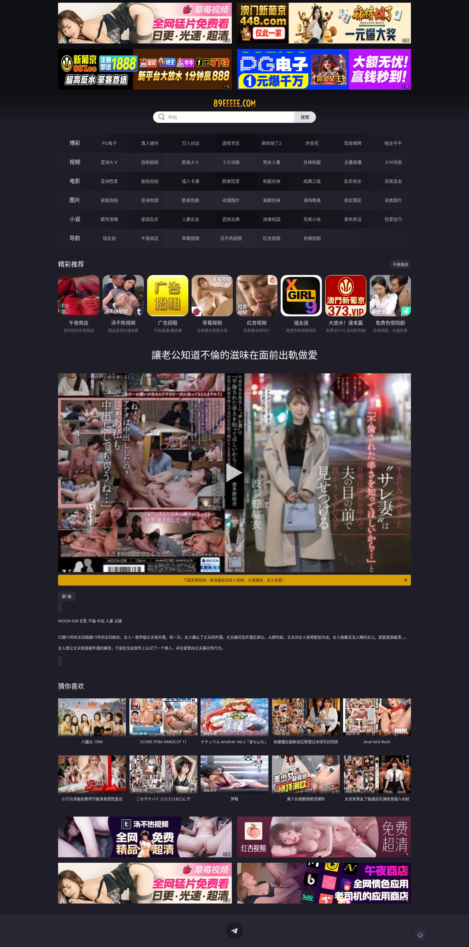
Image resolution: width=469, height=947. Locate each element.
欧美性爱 (231, 181)
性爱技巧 (393, 219)
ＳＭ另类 (393, 162)
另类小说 (312, 219)
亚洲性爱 (109, 181)
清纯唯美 (312, 200)
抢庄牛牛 (393, 143)
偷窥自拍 (109, 200)
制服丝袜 (271, 181)
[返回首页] (420, 935)
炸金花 (312, 143)
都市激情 (109, 219)
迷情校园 (271, 219)
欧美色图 (190, 200)
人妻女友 (190, 219)
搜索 (305, 117)
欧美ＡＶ (190, 162)
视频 (74, 162)
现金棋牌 (353, 143)
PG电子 (109, 143)
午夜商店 (150, 238)
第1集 (67, 596)
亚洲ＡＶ (109, 162)
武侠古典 (231, 219)
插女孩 (109, 238)
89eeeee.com (234, 103)
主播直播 (353, 162)
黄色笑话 (353, 219)
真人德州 (150, 143)
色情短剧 (312, 238)
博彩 (74, 143)
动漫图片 (231, 200)
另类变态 (393, 181)
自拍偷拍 (150, 162)
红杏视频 (271, 238)
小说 (74, 219)
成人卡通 (190, 181)
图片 (74, 200)
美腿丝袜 (271, 200)
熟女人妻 (271, 162)
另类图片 (393, 200)
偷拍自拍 (150, 181)
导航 (74, 238)
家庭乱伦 (150, 219)
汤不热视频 (231, 238)
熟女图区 (353, 200)
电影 (74, 181)
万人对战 (190, 143)
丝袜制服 (312, 162)
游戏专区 (231, 143)
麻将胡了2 (271, 143)
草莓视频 (190, 238)
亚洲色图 (150, 200)
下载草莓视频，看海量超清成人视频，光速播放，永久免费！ (234, 580)
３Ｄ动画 (231, 162)
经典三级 (312, 181)
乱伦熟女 (353, 181)
